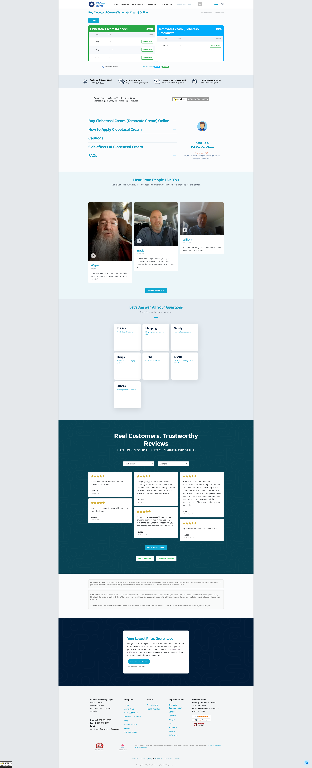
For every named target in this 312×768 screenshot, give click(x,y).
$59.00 (180, 45)
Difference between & (156, 66)
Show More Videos (156, 290)
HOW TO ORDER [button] (138, 4)
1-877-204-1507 (104, 720)
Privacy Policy (147, 758)
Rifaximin (173, 735)
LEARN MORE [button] (153, 4)
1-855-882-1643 (102, 723)
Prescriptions (152, 705)
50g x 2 (97, 58)
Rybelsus (173, 727)
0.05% (93, 20)
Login (216, 4)
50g (97, 49)
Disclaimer (158, 758)
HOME (117, 4)
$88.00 (110, 58)
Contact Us (129, 709)
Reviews (127, 728)
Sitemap (177, 758)
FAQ (126, 720)
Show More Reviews (156, 548)
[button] (6, 764)
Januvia (172, 716)
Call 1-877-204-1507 (139, 662)
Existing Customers (132, 716)
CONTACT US (167, 4)
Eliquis (172, 731)
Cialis (171, 723)
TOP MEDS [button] (125, 4)
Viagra (172, 719)
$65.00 (110, 49)
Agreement (168, 758)
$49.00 (110, 41)
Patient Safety (130, 724)
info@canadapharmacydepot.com (105, 729)
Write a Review (144, 558)
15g (97, 41)
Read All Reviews (166, 558)
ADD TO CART (147, 41)
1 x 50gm (166, 45)
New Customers (131, 713)
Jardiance (173, 712)
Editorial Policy (130, 732)
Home (126, 705)
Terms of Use (136, 758)
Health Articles (153, 709)
